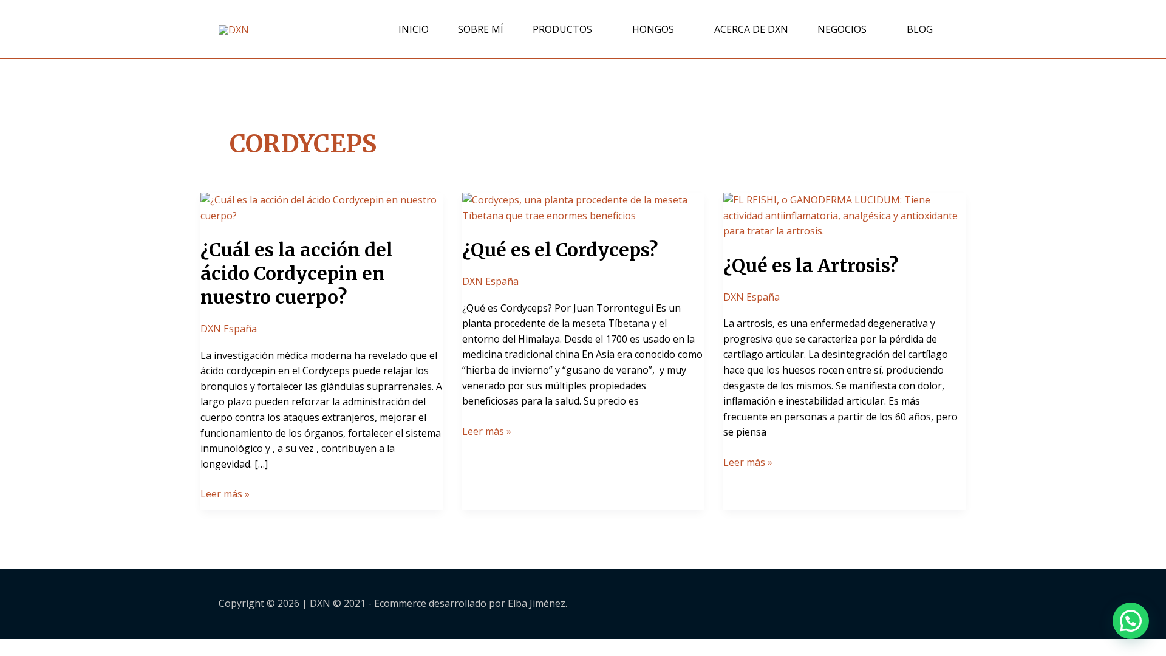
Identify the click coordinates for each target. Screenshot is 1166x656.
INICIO (413, 29)
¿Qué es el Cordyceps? (560, 249)
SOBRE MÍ (480, 29)
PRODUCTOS (562, 29)
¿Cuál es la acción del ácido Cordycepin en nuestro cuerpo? (296, 273)
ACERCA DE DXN (751, 29)
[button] (1131, 621)
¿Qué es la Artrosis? (810, 265)
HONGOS (653, 29)
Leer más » (225, 494)
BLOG (920, 29)
